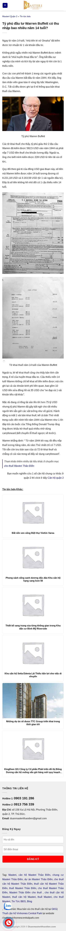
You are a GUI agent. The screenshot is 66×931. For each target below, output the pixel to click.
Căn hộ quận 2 (56, 478)
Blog (29, 901)
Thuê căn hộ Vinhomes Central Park (22, 913)
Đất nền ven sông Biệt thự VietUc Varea (33, 533)
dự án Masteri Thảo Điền (38, 879)
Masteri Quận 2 (9, 16)
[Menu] (5, 5)
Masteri (12, 875)
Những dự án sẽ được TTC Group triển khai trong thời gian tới (33, 723)
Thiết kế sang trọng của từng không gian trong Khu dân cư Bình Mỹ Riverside (33, 627)
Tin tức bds (25, 16)
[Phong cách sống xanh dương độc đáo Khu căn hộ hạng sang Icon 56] (33, 557)
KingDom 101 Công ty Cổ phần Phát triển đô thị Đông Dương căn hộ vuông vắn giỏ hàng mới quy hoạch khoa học (33, 771)
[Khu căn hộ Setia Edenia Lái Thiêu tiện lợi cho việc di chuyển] (33, 652)
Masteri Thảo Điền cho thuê (26, 892)
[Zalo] (8, 906)
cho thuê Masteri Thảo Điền (19, 466)
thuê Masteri (45, 897)
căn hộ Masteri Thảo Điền (34, 875)
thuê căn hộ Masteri (24, 897)
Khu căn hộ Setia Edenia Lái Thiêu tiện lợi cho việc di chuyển (33, 675)
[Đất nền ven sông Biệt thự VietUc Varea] (33, 512)
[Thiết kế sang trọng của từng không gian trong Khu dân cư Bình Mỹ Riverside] (33, 604)
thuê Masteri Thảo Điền (22, 888)
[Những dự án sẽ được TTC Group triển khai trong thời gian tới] (33, 700)
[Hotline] (8, 922)
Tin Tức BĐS (19, 901)
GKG (54, 909)
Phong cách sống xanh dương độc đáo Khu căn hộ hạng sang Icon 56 (33, 579)
